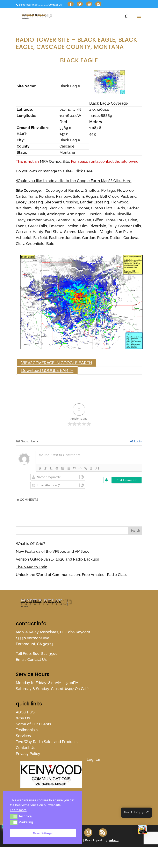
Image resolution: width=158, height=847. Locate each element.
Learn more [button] (18, 810)
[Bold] (40, 468)
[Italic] (45, 468)
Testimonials (27, 730)
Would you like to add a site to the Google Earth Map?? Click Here (73, 181)
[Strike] (57, 468)
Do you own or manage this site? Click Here (54, 171)
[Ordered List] (63, 468)
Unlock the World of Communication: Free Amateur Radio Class (71, 574)
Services (23, 736)
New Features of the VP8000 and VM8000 (52, 551)
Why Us (23, 718)
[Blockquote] (74, 468)
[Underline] (51, 468)
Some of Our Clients (33, 724)
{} (91, 468)
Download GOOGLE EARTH (47, 370)
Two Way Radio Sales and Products (47, 742)
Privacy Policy (28, 753)
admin (113, 840)
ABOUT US (25, 712)
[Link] (86, 468)
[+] (97, 468)
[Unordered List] (68, 468)
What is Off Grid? (30, 543)
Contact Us (55, 4)
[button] (143, 831)
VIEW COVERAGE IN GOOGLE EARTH (56, 362)
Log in (93, 760)
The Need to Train (31, 567)
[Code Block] (80, 468)
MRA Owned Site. (55, 161)
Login (137, 441)
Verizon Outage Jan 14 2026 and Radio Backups (57, 559)
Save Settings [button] (42, 833)
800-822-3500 (45, 653)
